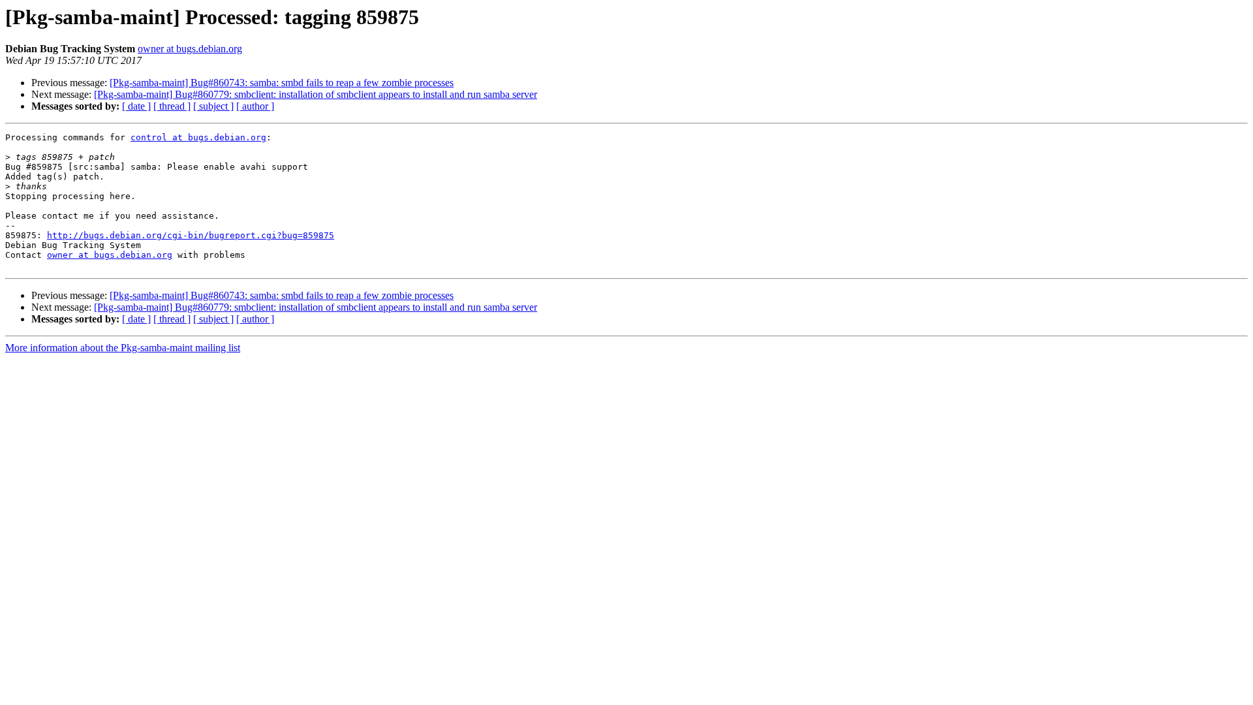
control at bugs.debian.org (198, 137)
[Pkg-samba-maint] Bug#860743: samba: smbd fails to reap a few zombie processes (282, 82)
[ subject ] (213, 106)
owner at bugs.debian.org (190, 48)
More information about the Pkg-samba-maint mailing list (122, 347)
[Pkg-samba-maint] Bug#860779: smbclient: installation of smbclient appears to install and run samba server (315, 94)
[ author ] (255, 106)
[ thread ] (172, 106)
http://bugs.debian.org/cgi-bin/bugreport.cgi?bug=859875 (190, 235)
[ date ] (136, 106)
